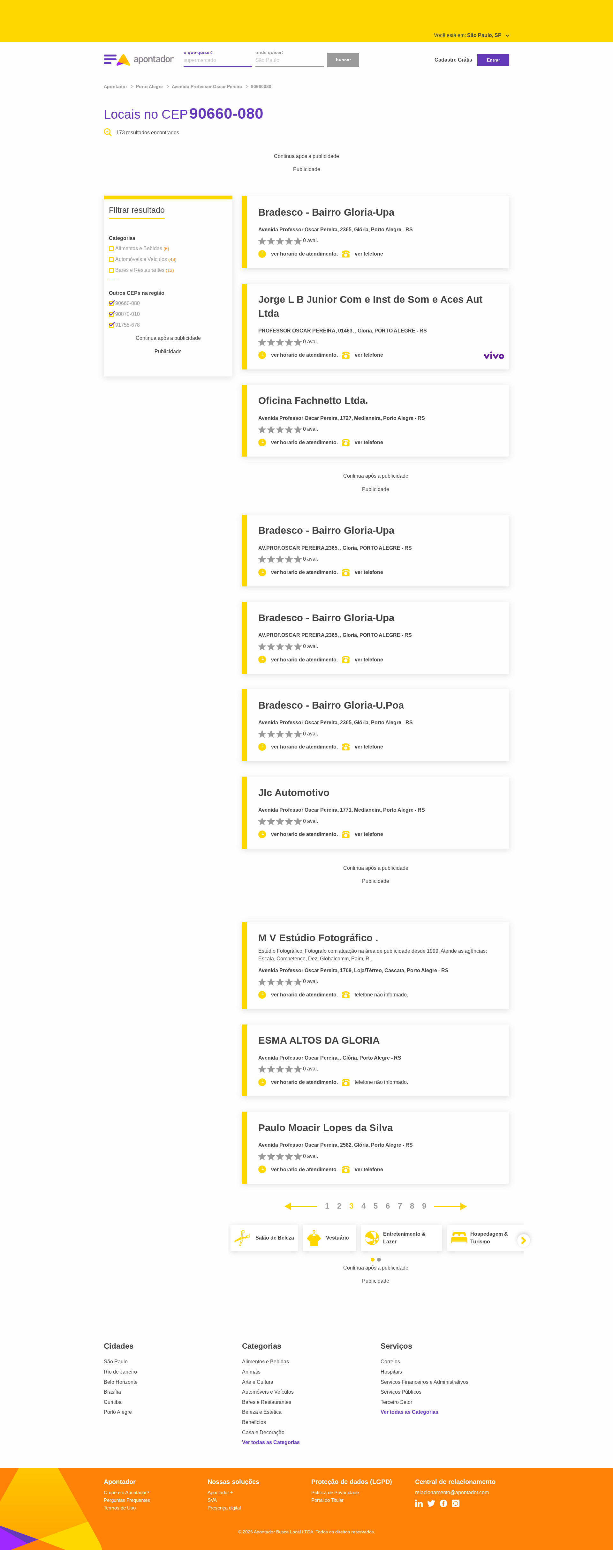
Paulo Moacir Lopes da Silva (325, 1127)
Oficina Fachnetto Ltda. (313, 400)
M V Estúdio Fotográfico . (318, 937)
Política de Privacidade (335, 1492)
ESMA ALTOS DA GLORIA (319, 1040)
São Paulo (116, 1361)
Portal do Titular (327, 1500)
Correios (390, 1361)
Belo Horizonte (121, 1382)
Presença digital (224, 1507)
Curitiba (113, 1402)
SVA (212, 1500)
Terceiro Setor (396, 1402)
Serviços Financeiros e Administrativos (424, 1382)
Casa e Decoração (263, 1432)
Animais (251, 1372)
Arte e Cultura (257, 1382)
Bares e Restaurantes (266, 1402)
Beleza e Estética (262, 1412)
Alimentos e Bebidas (265, 1361)
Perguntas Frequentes (127, 1500)
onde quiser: (269, 52)
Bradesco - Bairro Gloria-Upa (326, 212)
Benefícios (254, 1422)
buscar (343, 59)
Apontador (116, 86)
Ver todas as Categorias (271, 1442)
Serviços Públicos (401, 1392)
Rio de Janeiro (120, 1372)
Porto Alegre (118, 1412)
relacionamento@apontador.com (452, 1492)
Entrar (493, 60)
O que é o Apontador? (126, 1492)
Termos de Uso (120, 1507)
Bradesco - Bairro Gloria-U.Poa (331, 705)
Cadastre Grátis (453, 60)
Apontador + (220, 1492)
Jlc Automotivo (293, 792)
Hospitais (391, 1372)
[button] (373, 1260)
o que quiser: (198, 52)
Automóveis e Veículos (268, 1392)
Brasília (112, 1392)
